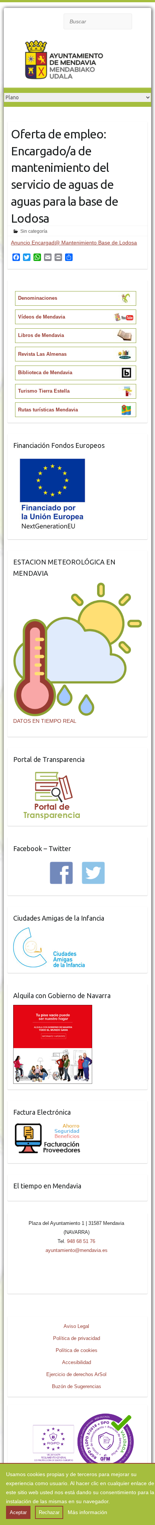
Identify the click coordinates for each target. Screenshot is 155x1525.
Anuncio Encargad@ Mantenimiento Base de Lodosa (74, 243)
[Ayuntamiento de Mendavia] (64, 61)
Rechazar (49, 1512)
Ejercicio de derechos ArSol (76, 1374)
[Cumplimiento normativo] (77, 1415)
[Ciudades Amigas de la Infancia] (49, 932)
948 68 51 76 (81, 1241)
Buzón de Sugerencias (76, 1386)
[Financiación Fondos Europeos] (52, 459)
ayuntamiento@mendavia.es (77, 1250)
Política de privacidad (76, 1338)
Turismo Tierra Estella (44, 391)
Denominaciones (37, 298)
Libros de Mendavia (41, 335)
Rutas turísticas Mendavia (48, 410)
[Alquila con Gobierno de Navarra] (52, 1009)
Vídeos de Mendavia (41, 317)
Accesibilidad (76, 1362)
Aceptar (18, 1512)
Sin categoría (33, 231)
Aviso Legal (76, 1326)
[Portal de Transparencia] (51, 773)
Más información (87, 1512)
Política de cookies (76, 1350)
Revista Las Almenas (42, 354)
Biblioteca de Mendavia (45, 372)
